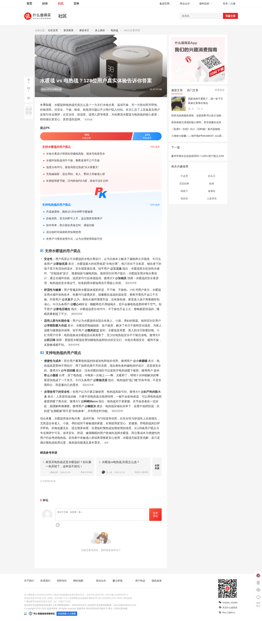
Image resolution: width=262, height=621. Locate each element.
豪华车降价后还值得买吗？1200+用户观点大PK (197, 156)
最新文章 (177, 90)
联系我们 (45, 580)
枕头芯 (211, 176)
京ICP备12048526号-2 (117, 595)
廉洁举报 (117, 580)
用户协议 (140, 580)
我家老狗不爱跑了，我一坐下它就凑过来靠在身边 (205, 100)
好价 (45, 3)
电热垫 (184, 198)
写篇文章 (230, 15)
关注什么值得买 (229, 607)
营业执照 (128, 598)
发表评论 (155, 514)
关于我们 (29, 580)
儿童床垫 (212, 198)
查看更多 (220, 90)
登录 (225, 3)
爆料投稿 (204, 3)
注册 (232, 3)
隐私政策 (157, 580)
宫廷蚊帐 (184, 183)
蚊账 (211, 183)
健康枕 (211, 191)
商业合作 (185, 3)
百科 (76, 3)
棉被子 (184, 191)
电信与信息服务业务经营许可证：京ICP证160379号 (79, 595)
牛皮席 (184, 176)
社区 (61, 3)
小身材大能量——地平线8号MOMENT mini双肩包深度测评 (204, 135)
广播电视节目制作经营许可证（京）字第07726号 (47, 601)
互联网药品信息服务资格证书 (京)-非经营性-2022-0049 (95, 598)
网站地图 (78, 580)
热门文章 (192, 90)
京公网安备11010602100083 (38, 595)
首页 (29, 3)
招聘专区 (62, 580)
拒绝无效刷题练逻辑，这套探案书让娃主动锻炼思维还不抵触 (205, 115)
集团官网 (164, 3)
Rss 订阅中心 (228, 612)
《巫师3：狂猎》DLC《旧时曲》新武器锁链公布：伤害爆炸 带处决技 (209, 129)
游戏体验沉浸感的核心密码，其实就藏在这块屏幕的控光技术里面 (207, 122)
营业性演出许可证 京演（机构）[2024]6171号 (46, 598)
